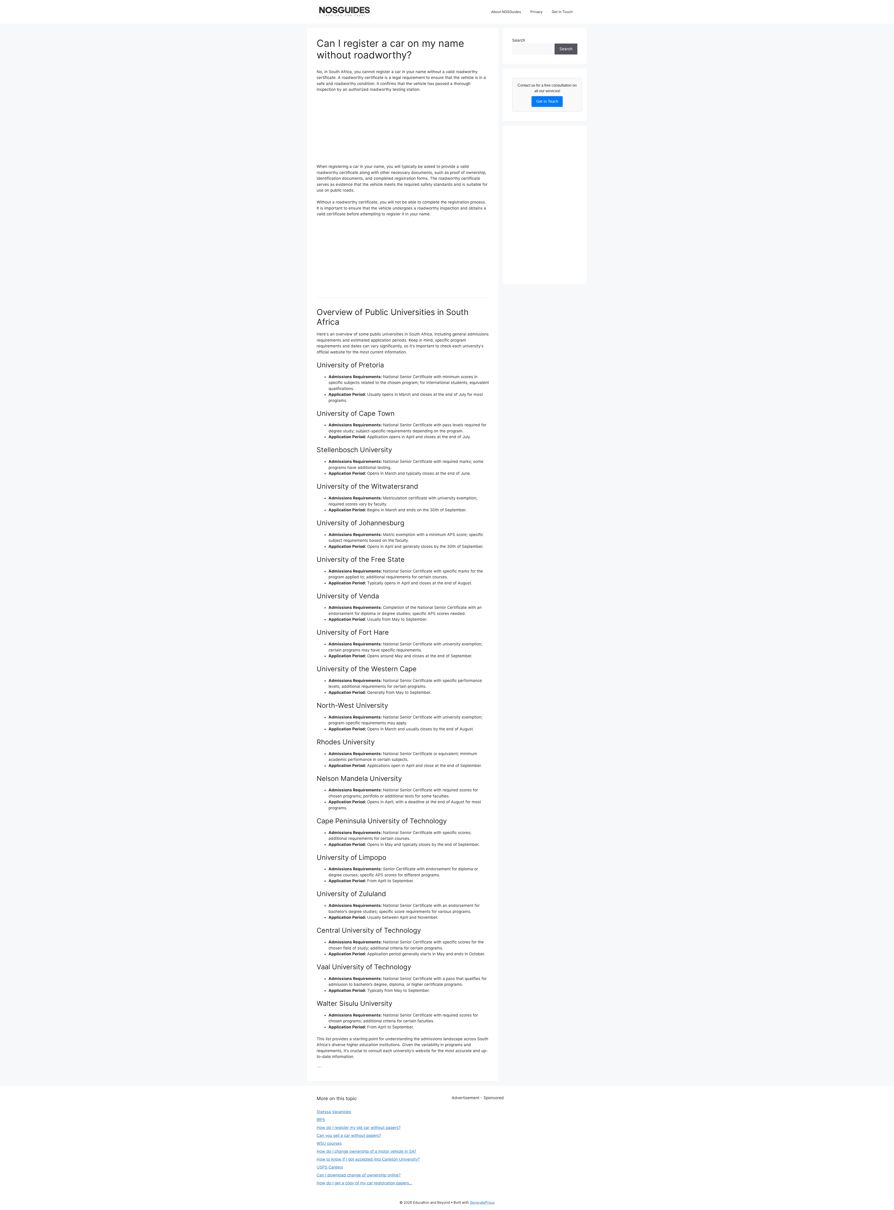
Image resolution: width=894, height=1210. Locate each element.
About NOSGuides (506, 12)
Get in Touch (562, 12)
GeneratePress (482, 1202)
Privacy (536, 12)
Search (518, 40)
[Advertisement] (403, 131)
